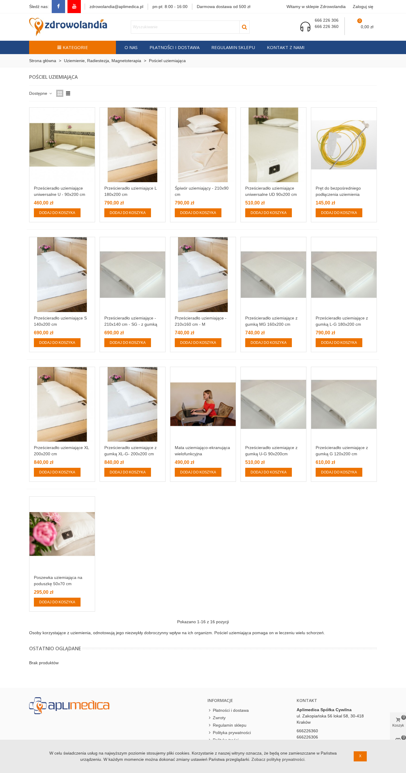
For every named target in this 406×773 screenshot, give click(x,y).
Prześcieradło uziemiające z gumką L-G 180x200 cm (342, 321)
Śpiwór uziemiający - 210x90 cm (202, 191)
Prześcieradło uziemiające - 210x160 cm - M (200, 321)
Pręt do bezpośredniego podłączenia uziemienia (338, 191)
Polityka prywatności (232, 732)
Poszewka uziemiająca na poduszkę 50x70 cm (58, 580)
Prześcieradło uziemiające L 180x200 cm (130, 191)
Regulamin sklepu (233, 47)
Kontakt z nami (286, 47)
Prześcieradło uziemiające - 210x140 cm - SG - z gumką (130, 321)
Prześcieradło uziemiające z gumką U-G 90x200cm (271, 450)
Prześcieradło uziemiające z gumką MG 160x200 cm (271, 321)
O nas (131, 47)
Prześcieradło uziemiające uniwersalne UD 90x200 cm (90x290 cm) (271, 194)
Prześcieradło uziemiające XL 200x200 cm (61, 450)
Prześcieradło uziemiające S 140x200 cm (60, 321)
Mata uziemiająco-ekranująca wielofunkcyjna (202, 450)
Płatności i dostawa (174, 47)
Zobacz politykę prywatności (277, 759)
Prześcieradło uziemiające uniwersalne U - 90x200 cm (59, 191)
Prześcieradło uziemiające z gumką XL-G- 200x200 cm (130, 450)
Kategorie (75, 47)
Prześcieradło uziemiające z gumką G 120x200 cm (342, 450)
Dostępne (38, 93)
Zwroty (219, 717)
